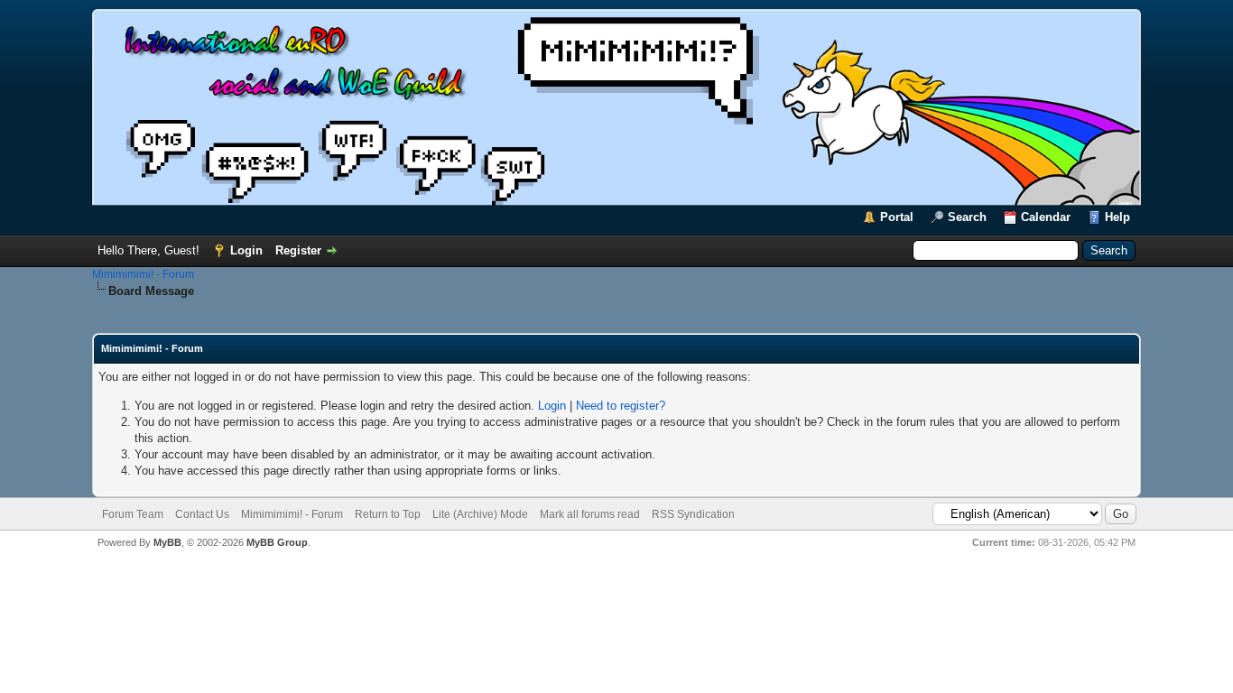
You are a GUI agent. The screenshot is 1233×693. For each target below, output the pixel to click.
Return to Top (388, 514)
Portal (896, 217)
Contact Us (202, 514)
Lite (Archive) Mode (480, 514)
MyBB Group (277, 542)
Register (298, 250)
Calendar (1046, 217)
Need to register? (620, 405)
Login (246, 250)
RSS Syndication (693, 514)
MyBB (167, 542)
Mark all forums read (590, 514)
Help (1117, 217)
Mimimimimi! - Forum (143, 274)
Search (967, 217)
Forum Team (132, 514)
